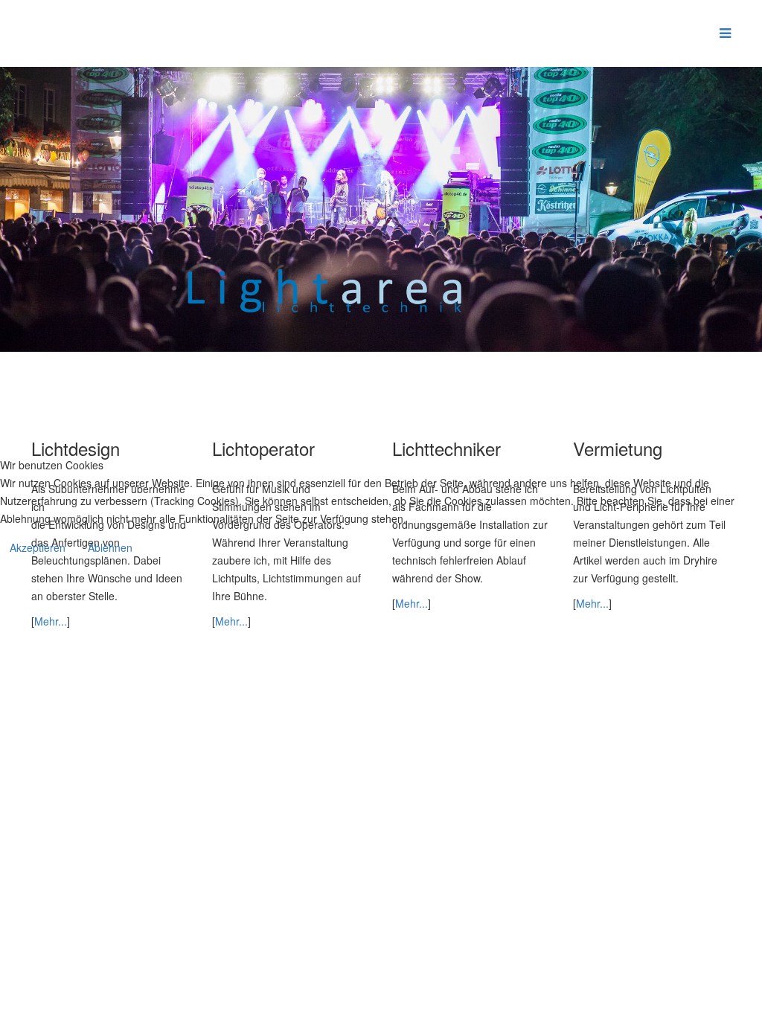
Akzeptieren (37, 547)
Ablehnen (110, 547)
